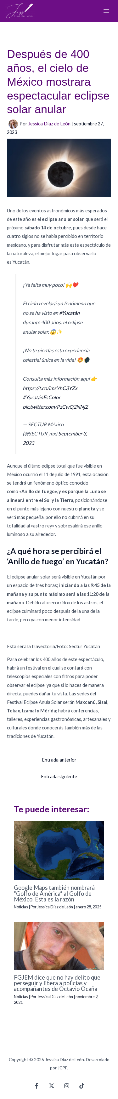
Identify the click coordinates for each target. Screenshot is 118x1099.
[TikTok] (82, 1086)
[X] (51, 1086)
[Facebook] (36, 1086)
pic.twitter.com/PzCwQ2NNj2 (55, 407)
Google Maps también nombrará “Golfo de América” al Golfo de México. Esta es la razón (54, 893)
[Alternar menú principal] (106, 11)
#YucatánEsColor (41, 397)
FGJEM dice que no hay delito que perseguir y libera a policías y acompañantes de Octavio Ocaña (57, 983)
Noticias (21, 906)
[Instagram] (67, 1086)
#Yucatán (69, 313)
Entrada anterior (59, 759)
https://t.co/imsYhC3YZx (50, 388)
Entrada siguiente (59, 776)
